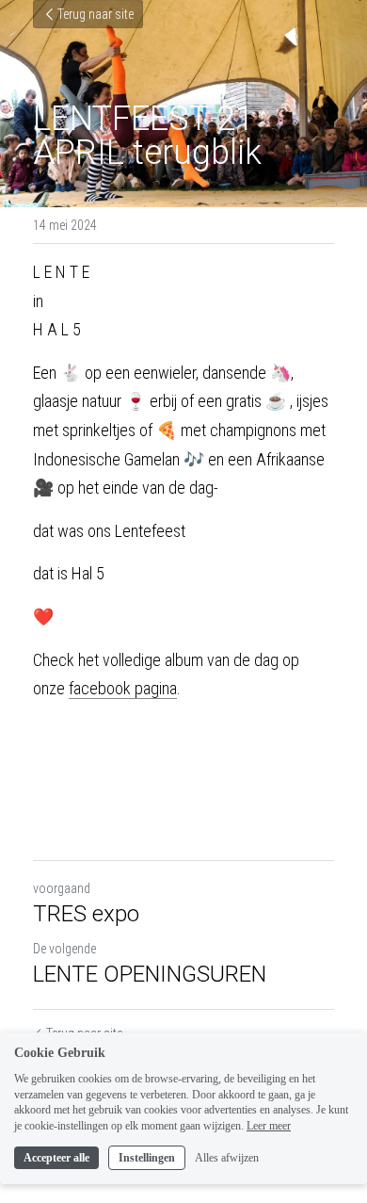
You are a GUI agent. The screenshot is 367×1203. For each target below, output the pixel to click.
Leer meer (269, 1125)
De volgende (64, 948)
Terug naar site (95, 14)
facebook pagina (123, 688)
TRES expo (86, 914)
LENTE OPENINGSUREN (149, 974)
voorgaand (61, 888)
